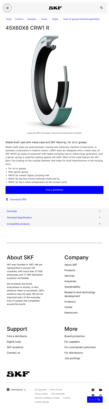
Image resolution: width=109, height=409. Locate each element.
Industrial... (32, 19)
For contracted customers (80, 347)
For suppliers (72, 341)
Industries (70, 281)
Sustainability (72, 286)
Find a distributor (54, 189)
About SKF (70, 264)
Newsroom (71, 312)
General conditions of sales (47, 398)
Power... (45, 19)
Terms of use (56, 389)
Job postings (72, 358)
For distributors (73, 352)
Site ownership (58, 393)
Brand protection (74, 336)
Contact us (13, 352)
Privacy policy (41, 393)
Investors (70, 301)
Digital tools (14, 341)
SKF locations (15, 347)
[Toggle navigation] (7, 8)
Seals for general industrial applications (81, 19)
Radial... (56, 19)
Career (68, 307)
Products (19, 19)
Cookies (66, 398)
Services (69, 275)
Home (8, 19)
